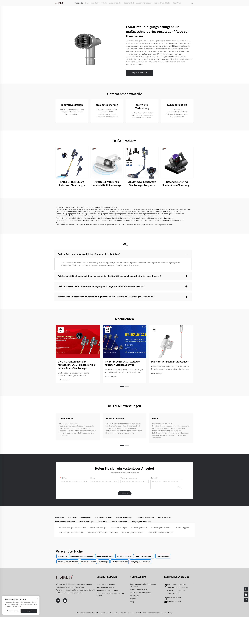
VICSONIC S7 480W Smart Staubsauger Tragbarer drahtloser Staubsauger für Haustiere (142, 183)
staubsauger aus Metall (161, 528)
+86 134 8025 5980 (174, 597)
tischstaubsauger (119, 528)
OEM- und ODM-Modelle (96, 3)
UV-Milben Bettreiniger (105, 587)
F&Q (132, 602)
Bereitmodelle (115, 3)
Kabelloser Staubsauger (105, 584)
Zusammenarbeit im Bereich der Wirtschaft (143, 585)
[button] (122, 386)
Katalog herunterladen (139, 589)
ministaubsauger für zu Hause (72, 528)
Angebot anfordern (139, 73)
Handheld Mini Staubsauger (107, 590)
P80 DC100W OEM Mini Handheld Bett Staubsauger (107, 183)
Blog (170, 613)
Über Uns (176, 3)
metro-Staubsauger (98, 528)
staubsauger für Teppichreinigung (103, 532)
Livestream (134, 596)
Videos (133, 599)
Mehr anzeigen (64, 380)
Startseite (79, 3)
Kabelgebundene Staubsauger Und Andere (110, 595)
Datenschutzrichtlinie (157, 613)
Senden (124, 493)
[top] (246, 600)
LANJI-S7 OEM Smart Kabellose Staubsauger (72, 183)
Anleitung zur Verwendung (141, 592)
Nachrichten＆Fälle (161, 3)
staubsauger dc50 (139, 528)
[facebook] (58, 600)
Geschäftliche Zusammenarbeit (137, 3)
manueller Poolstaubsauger (160, 532)
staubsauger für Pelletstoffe (71, 532)
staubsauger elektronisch (133, 532)
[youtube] (65, 600)
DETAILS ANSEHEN (72, 163)
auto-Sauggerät (182, 528)
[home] (59, 3)
